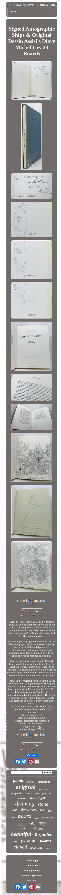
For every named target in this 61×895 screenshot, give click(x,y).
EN (29, 880)
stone (43, 804)
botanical (36, 847)
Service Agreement (31, 875)
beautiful (21, 834)
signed (20, 846)
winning (38, 828)
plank (18, 780)
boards (45, 841)
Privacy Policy (32, 870)
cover (47, 849)
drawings (29, 810)
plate (37, 793)
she (50, 810)
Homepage (32, 860)
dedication (47, 817)
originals (16, 793)
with (15, 810)
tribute (28, 793)
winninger (38, 797)
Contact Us (32, 865)
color (24, 828)
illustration (21, 825)
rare (14, 841)
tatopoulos (44, 781)
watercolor (43, 789)
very (41, 823)
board (25, 816)
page (36, 818)
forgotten (44, 834)
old (50, 793)
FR (34, 880)
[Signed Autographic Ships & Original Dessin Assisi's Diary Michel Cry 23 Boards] (31, 81)
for (42, 810)
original (26, 787)
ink (31, 823)
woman (22, 798)
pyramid (29, 840)
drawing (24, 803)
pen (44, 793)
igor (13, 817)
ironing (30, 781)
